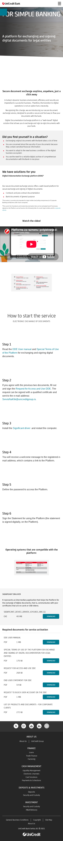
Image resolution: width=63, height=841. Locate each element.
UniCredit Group (37, 741)
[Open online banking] (52, 3)
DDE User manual (22, 349)
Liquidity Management (31, 770)
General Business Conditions (17, 820)
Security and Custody (31, 795)
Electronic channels (31, 774)
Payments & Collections (31, 780)
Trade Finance (31, 756)
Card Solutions (31, 777)
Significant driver (21, 428)
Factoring (31, 759)
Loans (31, 752)
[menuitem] (3, 12)
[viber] (24, 725)
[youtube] (31, 725)
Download (51, 616)
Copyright (37, 820)
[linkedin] (39, 725)
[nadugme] (47, 725)
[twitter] (16, 725)
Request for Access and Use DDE (33, 388)
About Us (23, 741)
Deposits (31, 792)
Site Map (48, 820)
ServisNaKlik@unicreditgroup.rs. (19, 399)
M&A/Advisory (31, 810)
